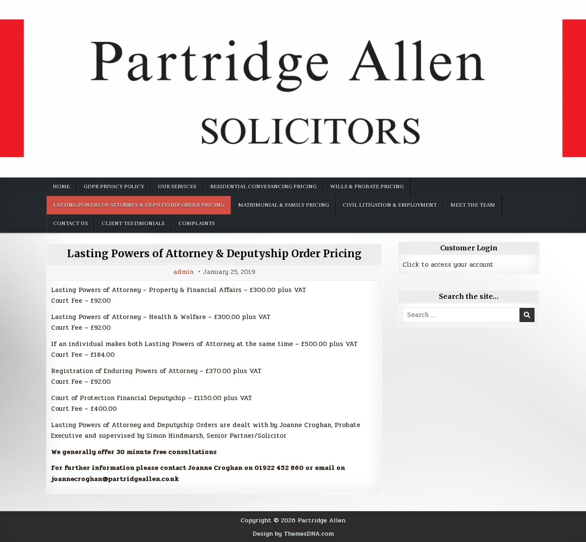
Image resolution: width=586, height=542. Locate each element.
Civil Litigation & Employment (390, 205)
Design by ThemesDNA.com (293, 533)
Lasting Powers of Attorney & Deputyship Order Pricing (138, 205)
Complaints (196, 223)
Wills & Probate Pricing (367, 186)
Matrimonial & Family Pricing (283, 205)
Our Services (177, 186)
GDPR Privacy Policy (114, 186)
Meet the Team (472, 205)
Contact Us (70, 223)
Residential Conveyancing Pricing (263, 186)
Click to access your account (447, 264)
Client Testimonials (133, 223)
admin (183, 272)
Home (61, 186)
